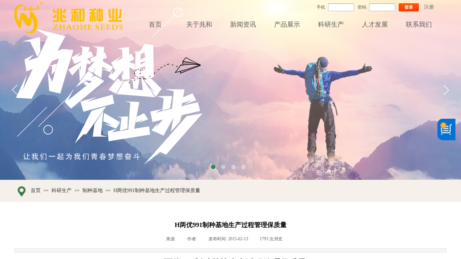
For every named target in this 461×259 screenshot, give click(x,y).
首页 (36, 190)
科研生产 (62, 190)
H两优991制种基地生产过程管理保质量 (156, 190)
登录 (408, 7)
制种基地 (92, 190)
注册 (429, 7)
